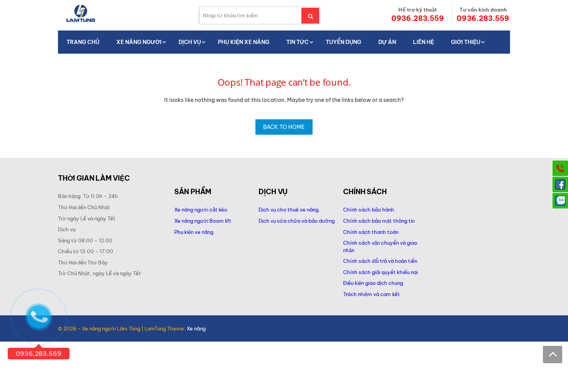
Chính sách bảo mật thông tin (379, 221)
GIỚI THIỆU (465, 42)
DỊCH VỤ (190, 42)
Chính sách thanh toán (370, 232)
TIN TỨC (297, 42)
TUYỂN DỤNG (343, 42)
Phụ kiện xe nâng (193, 232)
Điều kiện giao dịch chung (373, 283)
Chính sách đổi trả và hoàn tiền (380, 261)
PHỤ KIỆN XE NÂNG (243, 42)
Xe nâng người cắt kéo (200, 210)
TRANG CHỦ (82, 42)
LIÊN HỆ (423, 42)
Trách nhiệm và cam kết (371, 294)
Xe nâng (196, 328)
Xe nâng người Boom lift (202, 221)
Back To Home (284, 127)
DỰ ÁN (387, 42)
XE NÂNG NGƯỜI (139, 42)
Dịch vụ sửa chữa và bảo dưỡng (297, 221)
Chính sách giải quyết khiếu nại (380, 272)
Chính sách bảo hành (368, 210)
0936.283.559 (417, 18)
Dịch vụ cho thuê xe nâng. (289, 210)
